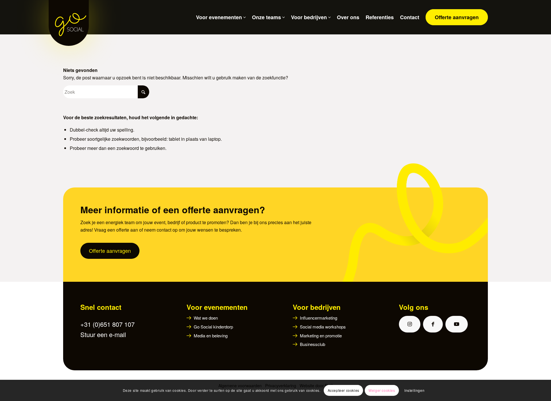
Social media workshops (323, 327)
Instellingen (414, 390)
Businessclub (312, 344)
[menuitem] (218, 17)
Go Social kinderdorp (213, 327)
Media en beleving (211, 335)
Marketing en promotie (321, 335)
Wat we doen (206, 318)
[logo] (69, 17)
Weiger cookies (381, 390)
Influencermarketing (318, 318)
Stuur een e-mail (103, 334)
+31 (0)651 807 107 (107, 324)
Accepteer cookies (343, 390)
